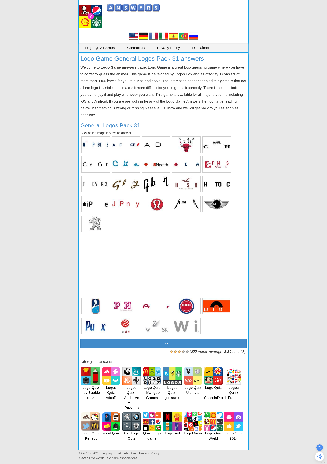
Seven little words (91, 458)
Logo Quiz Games (100, 48)
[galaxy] (126, 184)
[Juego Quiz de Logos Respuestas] (173, 36)
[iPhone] (95, 204)
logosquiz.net (111, 453)
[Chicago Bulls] (186, 144)
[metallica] (186, 204)
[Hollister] (186, 184)
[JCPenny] (126, 204)
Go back (164, 343)
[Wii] (186, 326)
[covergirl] (95, 164)
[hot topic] (216, 184)
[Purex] (95, 326)
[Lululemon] (156, 204)
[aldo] (156, 144)
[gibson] (156, 184)
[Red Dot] (126, 326)
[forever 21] (95, 184)
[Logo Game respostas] (183, 36)
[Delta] (186, 164)
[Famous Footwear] (216, 164)
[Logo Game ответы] (193, 36)
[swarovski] (156, 326)
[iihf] (95, 306)
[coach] (216, 144)
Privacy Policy (168, 48)
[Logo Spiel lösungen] (143, 36)
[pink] (126, 306)
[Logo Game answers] (133, 36)
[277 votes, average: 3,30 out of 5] (171, 351)
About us (130, 453)
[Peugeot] (95, 224)
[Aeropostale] (95, 144)
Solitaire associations (122, 458)
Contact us (136, 48)
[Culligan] (126, 164)
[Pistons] (186, 306)
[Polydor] (216, 306)
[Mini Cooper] (216, 204)
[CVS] (156, 164)
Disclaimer (200, 48)
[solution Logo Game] (153, 36)
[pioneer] (156, 306)
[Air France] (126, 144)
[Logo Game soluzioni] (163, 36)
